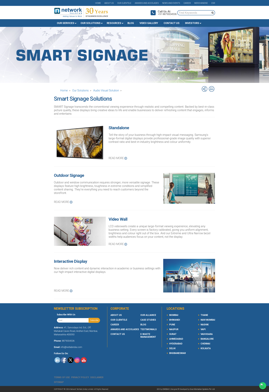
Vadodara (207, 334)
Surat (173, 334)
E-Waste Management (148, 335)
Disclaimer (96, 377)
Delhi (172, 348)
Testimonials (148, 329)
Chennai (205, 343)
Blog (143, 324)
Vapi (203, 329)
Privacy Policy (80, 377)
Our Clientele (124, 3)
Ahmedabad (176, 339)
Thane (204, 315)
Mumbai (173, 315)
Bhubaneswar (177, 353)
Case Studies (148, 320)
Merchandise (201, 3)
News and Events (171, 3)
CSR (213, 3)
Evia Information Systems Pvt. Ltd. (202, 389)
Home (98, 3)
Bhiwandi (174, 320)
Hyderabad (175, 343)
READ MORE (116, 244)
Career (187, 3)
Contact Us (118, 334)
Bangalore (207, 339)
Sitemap (59, 382)
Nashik (205, 324)
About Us (109, 3)
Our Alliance (148, 315)
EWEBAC (166, 389)
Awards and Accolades (147, 3)
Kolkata (206, 348)
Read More (116, 158)
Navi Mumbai (208, 320)
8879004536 (68, 341)
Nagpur (173, 329)
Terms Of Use (62, 377)
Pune (172, 324)
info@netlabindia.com (71, 347)
